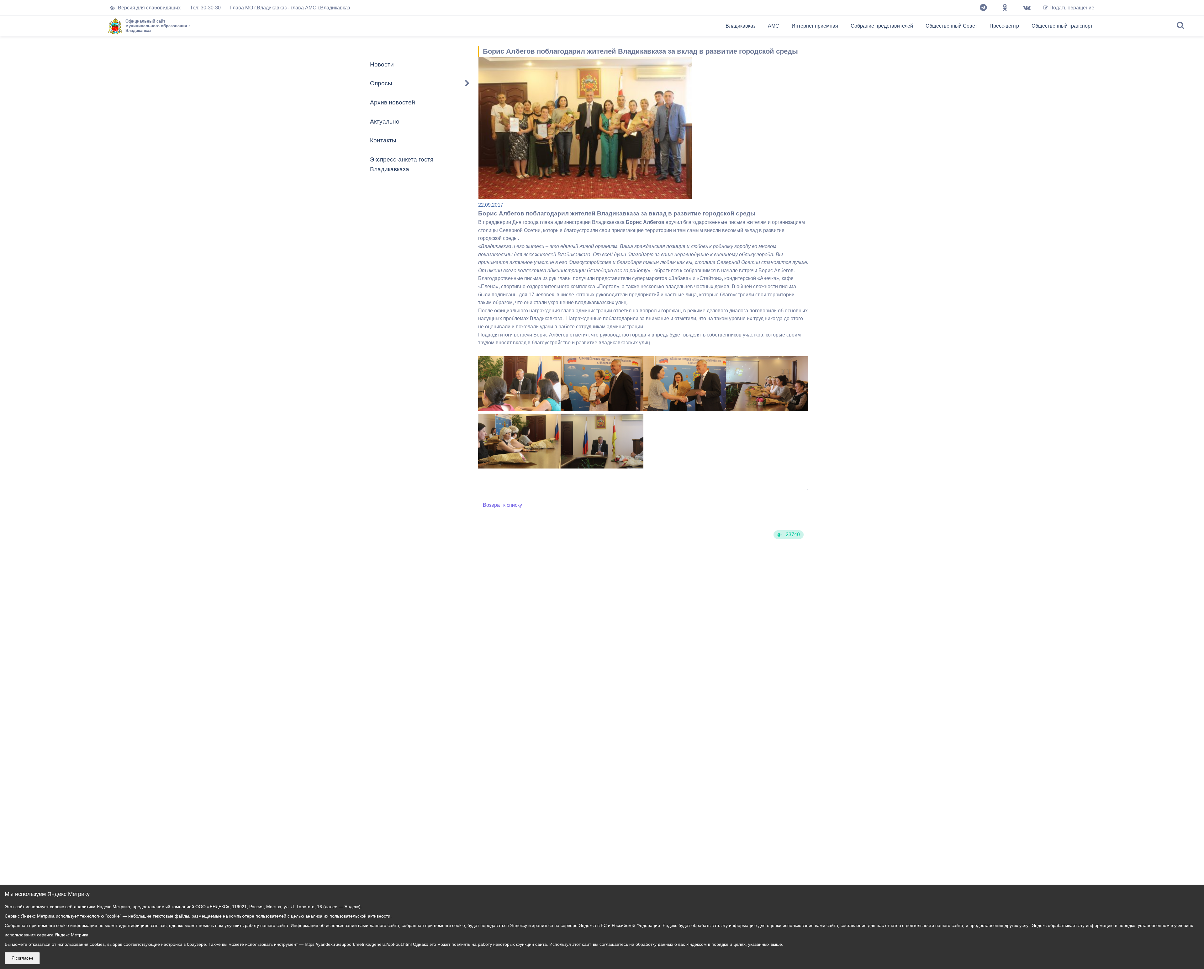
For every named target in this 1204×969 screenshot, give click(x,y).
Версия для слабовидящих (149, 7)
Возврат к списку (502, 505)
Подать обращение (1071, 7)
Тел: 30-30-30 (205, 7)
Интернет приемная (815, 26)
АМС (773, 26)
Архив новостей (392, 102)
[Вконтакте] (1026, 8)
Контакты (383, 140)
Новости (382, 64)
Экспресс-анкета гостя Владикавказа (401, 164)
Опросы (381, 83)
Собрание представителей (882, 26)
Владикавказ (740, 26)
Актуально (384, 121)
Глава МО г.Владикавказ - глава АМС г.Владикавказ (290, 7)
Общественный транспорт (1062, 26)
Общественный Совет (951, 26)
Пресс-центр (1004, 26)
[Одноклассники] (1005, 8)
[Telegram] (983, 8)
